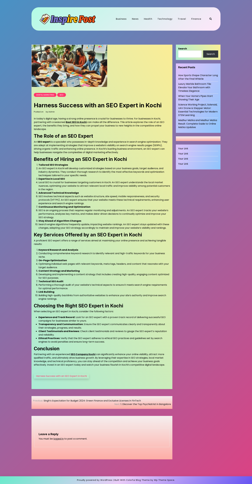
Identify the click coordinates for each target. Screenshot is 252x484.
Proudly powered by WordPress (94, 480)
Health (148, 19)
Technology (165, 19)
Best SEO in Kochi (76, 122)
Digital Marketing (45, 94)
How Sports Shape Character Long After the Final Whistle (198, 77)
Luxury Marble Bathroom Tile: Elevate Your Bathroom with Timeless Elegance (194, 87)
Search (182, 48)
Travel (182, 19)
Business (121, 19)
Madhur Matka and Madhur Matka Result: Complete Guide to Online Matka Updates (197, 124)
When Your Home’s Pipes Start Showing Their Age (195, 97)
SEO (61, 94)
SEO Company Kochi (83, 354)
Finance (196, 19)
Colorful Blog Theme (138, 480)
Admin (52, 112)
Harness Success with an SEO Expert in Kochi (61, 376)
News (135, 19)
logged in (58, 438)
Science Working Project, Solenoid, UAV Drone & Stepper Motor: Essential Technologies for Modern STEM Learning (198, 110)
